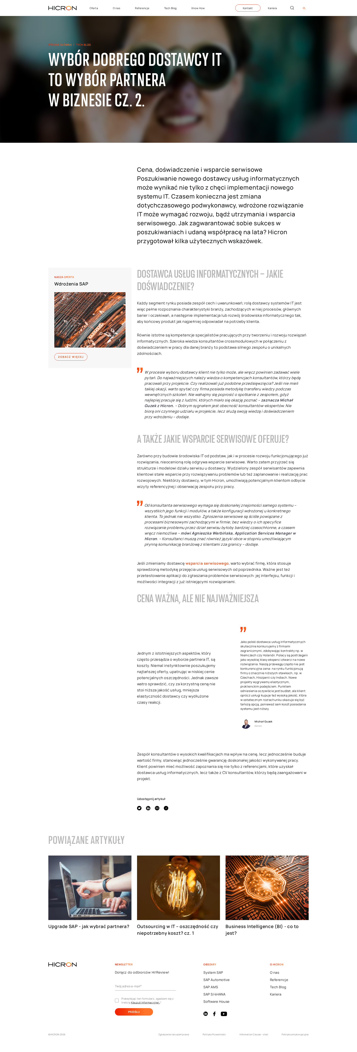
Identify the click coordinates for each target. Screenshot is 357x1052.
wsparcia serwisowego (207, 563)
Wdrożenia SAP (71, 284)
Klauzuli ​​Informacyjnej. (145, 1002)
